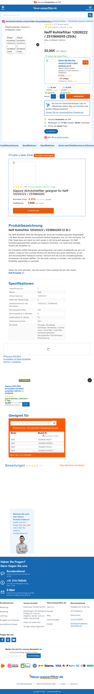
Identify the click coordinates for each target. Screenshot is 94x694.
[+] (62, 96)
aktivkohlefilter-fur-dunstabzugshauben (37, 21)
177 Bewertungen (61, 24)
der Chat (26, 525)
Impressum (74, 684)
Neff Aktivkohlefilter (59, 21)
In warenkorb (33, 211)
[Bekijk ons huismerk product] (50, 64)
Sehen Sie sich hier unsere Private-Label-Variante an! (68, 63)
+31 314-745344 (76, 619)
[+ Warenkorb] (26, 404)
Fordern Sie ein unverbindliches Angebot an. (65, 112)
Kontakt (52, 131)
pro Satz (48, 199)
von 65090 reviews (61, 137)
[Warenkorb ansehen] (90, 8)
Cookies (63, 684)
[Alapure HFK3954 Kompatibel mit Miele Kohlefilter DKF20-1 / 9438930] (17, 369)
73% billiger (64, 79)
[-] (53, 96)
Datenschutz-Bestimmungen (46, 684)
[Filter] (54, 422)
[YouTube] (13, 640)
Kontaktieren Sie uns (49, 428)
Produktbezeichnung (25, 225)
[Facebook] (2, 640)
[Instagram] (8, 640)
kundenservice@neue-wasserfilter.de (79, 624)
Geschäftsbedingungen (24, 684)
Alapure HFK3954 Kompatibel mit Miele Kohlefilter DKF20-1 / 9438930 (14, 389)
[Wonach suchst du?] (90, 15)
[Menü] (3, 8)
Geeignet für (19, 415)
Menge (47, 96)
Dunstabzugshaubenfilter (14, 21)
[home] (2, 21)
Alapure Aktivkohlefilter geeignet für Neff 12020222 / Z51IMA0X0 (40, 192)
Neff (51, 40)
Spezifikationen (21, 283)
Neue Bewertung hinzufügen (72, 465)
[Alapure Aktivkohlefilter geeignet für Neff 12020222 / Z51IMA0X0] (24, 172)
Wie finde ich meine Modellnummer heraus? (50, 436)
